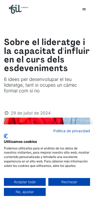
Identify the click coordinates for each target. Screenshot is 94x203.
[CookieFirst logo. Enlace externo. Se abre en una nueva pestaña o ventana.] (6, 136)
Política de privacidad (71, 131)
